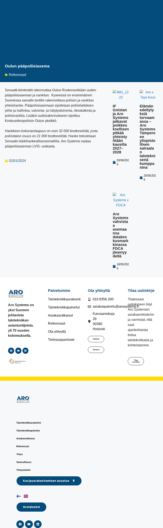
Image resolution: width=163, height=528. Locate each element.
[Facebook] (11, 351)
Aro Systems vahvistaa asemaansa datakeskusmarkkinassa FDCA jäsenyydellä (120, 235)
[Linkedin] (25, 351)
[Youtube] (29, 524)
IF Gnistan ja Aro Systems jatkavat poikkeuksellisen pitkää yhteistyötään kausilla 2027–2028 (121, 129)
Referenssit (17, 75)
